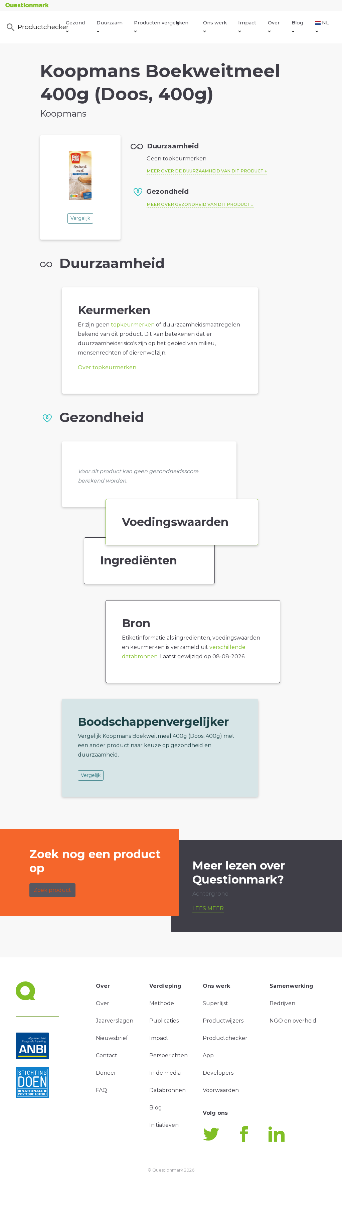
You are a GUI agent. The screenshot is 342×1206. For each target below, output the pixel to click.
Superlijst (215, 1003)
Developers (218, 1073)
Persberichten (168, 1055)
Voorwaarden (221, 1090)
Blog (297, 23)
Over (274, 23)
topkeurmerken (133, 324)
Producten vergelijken (161, 23)
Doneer (106, 1073)
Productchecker (42, 27)
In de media (165, 1073)
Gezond (75, 23)
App (208, 1055)
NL (325, 23)
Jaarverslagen (114, 1021)
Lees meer (208, 908)
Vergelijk (80, 218)
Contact (106, 1055)
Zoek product (52, 890)
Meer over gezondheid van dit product (198, 204)
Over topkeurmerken (107, 367)
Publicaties (164, 1021)
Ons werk (215, 23)
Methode (161, 1003)
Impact (247, 23)
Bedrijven (282, 1003)
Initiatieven (164, 1125)
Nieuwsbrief (112, 1038)
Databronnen (167, 1090)
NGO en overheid (293, 1021)
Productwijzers (223, 1021)
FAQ (101, 1090)
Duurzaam (110, 23)
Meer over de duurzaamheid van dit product (205, 170)
